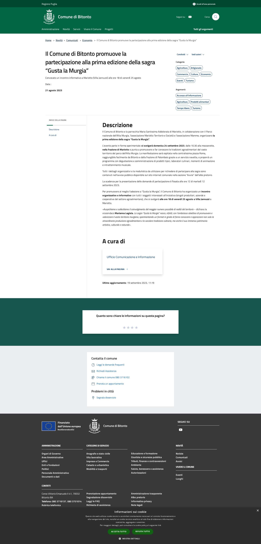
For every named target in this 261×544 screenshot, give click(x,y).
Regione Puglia (49, 4)
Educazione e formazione (144, 453)
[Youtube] (189, 16)
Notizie (179, 453)
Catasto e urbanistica (97, 465)
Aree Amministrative (52, 457)
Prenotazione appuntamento (101, 493)
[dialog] (130, 525)
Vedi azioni (197, 54)
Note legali (136, 505)
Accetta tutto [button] (118, 531)
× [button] (257, 510)
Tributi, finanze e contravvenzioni (148, 461)
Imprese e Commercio (97, 461)
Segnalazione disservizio (99, 497)
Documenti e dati (51, 476)
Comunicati (72, 40)
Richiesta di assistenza (98, 505)
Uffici (44, 461)
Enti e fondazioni (51, 465)
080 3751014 (74, 501)
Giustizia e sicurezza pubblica (146, 457)
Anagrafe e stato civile (98, 453)
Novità (59, 40)
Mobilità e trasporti (96, 469)
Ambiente (136, 465)
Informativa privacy (141, 501)
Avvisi (179, 461)
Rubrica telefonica (51, 505)
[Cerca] (215, 16)
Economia (87, 40)
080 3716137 (59, 501)
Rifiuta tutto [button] (142, 531)
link (159, 525)
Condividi (181, 54)
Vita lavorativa (94, 457)
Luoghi (179, 479)
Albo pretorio (138, 497)
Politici (45, 469)
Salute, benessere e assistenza (147, 469)
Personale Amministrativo (55, 473)
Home (48, 40)
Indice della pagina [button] (57, 120)
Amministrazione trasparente (146, 493)
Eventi (179, 475)
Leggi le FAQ (93, 501)
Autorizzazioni (138, 473)
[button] (130, 538)
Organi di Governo (51, 453)
